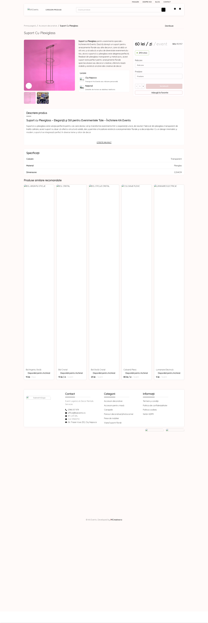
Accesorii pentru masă (114, 405)
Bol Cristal (62, 369)
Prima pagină (30, 26)
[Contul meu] (169, 9)
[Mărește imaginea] (29, 86)
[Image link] (154, 519)
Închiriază (164, 86)
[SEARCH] (163, 10)
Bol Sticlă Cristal (98, 369)
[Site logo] (33, 9)
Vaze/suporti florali (112, 422)
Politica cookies (150, 409)
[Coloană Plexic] (137, 276)
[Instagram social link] (179, 2)
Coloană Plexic (130, 369)
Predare (138, 71)
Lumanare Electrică (164, 369)
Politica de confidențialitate (155, 405)
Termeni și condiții (150, 401)
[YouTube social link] (182, 2)
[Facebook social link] (176, 2)
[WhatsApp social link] (180, 26)
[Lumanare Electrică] (169, 276)
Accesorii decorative (48, 26)
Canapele (108, 409)
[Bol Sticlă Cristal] (104, 276)
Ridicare (138, 60)
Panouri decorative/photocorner (118, 414)
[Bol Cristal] (71, 276)
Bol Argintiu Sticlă (33, 369)
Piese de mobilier (111, 418)
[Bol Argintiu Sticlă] (39, 276)
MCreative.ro (116, 519)
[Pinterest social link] (178, 26)
